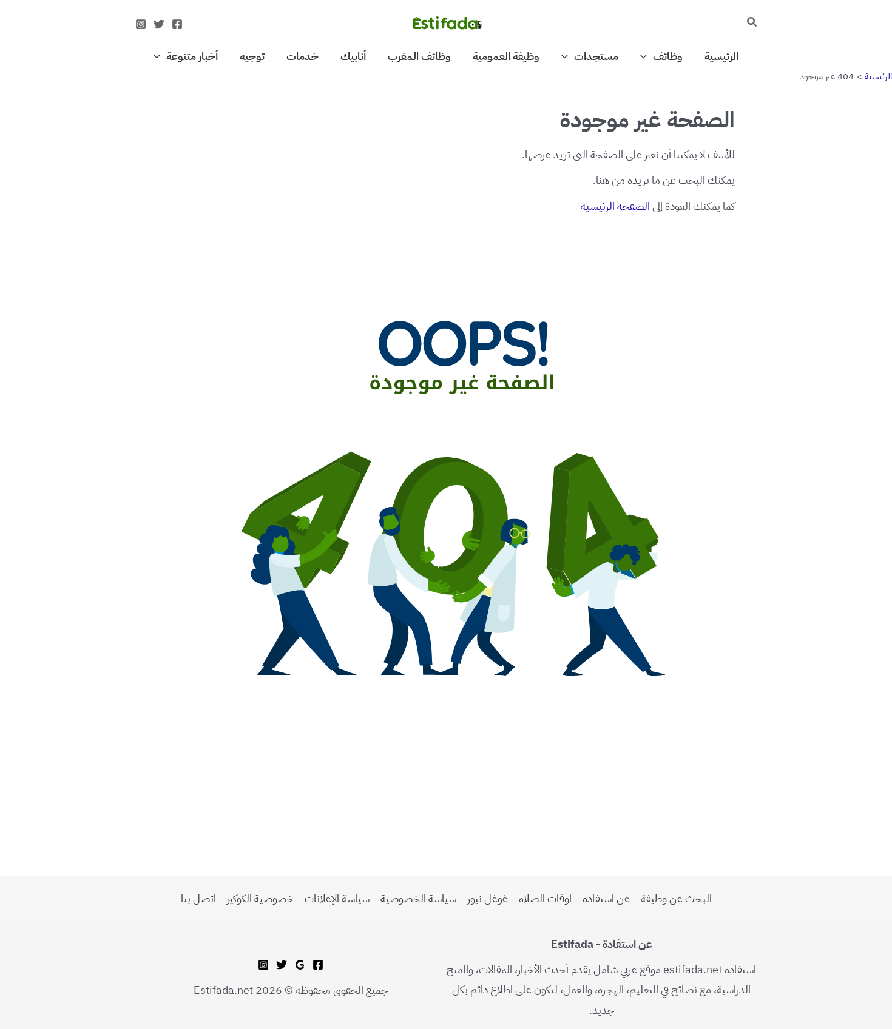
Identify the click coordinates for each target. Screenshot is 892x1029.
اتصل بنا (198, 898)
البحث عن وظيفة (676, 898)
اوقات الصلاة (545, 898)
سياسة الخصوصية (418, 898)
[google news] (299, 964)
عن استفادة (606, 898)
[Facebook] (177, 24)
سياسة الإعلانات (337, 898)
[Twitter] (159, 24)
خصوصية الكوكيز (260, 898)
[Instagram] (140, 24)
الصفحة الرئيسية (615, 206)
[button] (751, 23)
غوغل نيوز (487, 898)
